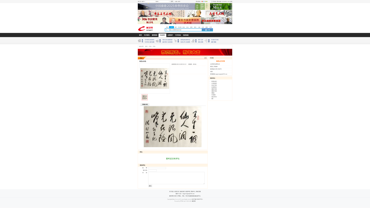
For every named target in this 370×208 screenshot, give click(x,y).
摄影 (212, 42)
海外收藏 (152, 42)
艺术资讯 (147, 35)
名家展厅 (170, 35)
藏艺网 (194, 201)
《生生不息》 (214, 85)
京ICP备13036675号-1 (197, 199)
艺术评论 (147, 42)
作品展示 (162, 35)
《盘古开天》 (214, 96)
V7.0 (181, 201)
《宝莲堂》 (213, 95)
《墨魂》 (213, 93)
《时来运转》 (214, 81)
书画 (163, 39)
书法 (150, 46)
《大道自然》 (214, 83)
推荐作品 (187, 39)
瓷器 (171, 42)
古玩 (166, 39)
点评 (202, 39)
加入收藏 (230, 1)
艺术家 (213, 39)
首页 (140, 35)
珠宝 (166, 42)
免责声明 (187, 191)
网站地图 (219, 1)
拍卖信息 (186, 35)
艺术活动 (178, 35)
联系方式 (177, 191)
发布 (205, 58)
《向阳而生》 (214, 87)
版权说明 (182, 191)
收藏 (169, 39)
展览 (199, 42)
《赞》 (212, 98)
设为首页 (224, 1)
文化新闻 (187, 42)
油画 (163, 42)
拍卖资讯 (152, 39)
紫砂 (171, 39)
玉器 (169, 42)
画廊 (202, 42)
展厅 (199, 39)
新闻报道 (154, 35)
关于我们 (171, 191)
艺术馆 (216, 39)
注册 (176, 1)
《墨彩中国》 (214, 89)
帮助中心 (193, 191)
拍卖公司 (183, 42)
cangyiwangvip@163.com (188, 193)
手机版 (214, 1)
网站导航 (198, 191)
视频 (215, 42)
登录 (179, 1)
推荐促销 (183, 39)
